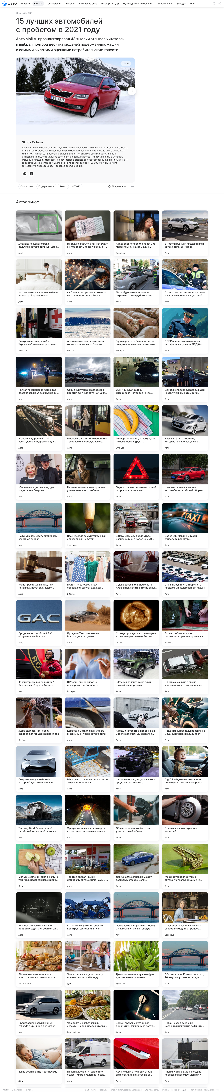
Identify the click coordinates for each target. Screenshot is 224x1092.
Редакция (103, 1090)
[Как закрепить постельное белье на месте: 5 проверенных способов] (39, 282)
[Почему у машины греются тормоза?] (185, 818)
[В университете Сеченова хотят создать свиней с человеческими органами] (136, 331)
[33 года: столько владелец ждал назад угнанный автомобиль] (185, 379)
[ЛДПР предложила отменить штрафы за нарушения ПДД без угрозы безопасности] (185, 331)
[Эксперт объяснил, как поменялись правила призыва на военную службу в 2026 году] (185, 623)
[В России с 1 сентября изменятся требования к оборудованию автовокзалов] (87, 428)
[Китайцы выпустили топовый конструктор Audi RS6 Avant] (87, 915)
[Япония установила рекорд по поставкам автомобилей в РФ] (185, 1061)
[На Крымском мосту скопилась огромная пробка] (39, 525)
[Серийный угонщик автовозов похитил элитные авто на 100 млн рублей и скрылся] (87, 379)
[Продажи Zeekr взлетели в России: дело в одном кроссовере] (87, 623)
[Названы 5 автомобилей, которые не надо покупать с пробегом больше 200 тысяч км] (185, 428)
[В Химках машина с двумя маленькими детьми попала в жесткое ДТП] (185, 671)
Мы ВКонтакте (90, 1090)
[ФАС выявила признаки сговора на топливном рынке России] (87, 282)
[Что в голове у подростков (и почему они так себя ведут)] (87, 964)
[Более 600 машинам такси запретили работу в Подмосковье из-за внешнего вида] (185, 525)
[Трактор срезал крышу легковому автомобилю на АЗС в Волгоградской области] (87, 866)
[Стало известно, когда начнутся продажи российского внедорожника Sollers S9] (136, 769)
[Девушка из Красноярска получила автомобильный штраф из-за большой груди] (39, 233)
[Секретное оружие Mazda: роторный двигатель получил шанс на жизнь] (39, 769)
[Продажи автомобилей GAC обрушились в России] (39, 623)
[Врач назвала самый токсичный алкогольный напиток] (87, 525)
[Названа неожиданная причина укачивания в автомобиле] (87, 477)
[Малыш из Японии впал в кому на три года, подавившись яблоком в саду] (39, 866)
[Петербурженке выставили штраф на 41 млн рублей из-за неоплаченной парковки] (136, 282)
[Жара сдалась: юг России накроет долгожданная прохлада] (39, 720)
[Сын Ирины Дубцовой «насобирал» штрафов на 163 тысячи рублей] (136, 379)
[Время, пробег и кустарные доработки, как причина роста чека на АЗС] (136, 1012)
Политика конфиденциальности (204, 1090)
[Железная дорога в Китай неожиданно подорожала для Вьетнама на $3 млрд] (39, 428)
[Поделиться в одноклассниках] (31, 174)
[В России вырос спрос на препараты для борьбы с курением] (87, 671)
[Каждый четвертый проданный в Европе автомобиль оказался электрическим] (136, 720)
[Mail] (4, 3)
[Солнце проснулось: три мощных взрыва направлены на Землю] (136, 623)
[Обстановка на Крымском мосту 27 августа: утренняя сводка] (136, 915)
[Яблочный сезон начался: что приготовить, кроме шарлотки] (39, 964)
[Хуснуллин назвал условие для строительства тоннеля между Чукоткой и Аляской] (87, 818)
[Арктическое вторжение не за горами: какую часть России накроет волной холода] (87, 331)
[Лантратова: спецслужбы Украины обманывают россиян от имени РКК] (39, 331)
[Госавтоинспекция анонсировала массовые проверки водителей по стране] (185, 282)
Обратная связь (152, 1090)
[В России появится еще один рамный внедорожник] (136, 671)
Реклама (29, 1090)
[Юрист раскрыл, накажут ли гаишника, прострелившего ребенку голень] (39, 574)
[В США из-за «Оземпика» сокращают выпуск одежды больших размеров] (87, 574)
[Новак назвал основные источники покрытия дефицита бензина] (185, 1012)
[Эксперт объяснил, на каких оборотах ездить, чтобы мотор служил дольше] (39, 915)
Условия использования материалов (126, 1090)
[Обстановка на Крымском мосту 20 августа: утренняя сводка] (185, 964)
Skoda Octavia (36, 150)
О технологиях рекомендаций (175, 1090)
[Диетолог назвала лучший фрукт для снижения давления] (136, 964)
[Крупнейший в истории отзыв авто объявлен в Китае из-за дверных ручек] (136, 1061)
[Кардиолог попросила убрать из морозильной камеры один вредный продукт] (136, 233)
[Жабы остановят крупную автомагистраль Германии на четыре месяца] (185, 866)
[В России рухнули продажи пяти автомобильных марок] (185, 233)
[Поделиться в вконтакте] (25, 174)
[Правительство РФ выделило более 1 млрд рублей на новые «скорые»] (87, 1061)
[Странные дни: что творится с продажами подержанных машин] (185, 574)
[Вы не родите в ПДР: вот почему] (39, 1061)
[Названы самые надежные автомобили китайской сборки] (185, 477)
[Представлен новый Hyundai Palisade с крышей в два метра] (39, 1012)
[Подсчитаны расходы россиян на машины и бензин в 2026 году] (185, 720)
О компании (17, 1090)
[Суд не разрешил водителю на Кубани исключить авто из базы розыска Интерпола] (136, 574)
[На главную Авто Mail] (12, 3)
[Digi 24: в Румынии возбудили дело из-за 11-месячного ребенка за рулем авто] (185, 769)
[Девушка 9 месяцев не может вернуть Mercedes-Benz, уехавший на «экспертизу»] (136, 866)
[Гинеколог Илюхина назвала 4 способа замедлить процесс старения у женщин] (185, 915)
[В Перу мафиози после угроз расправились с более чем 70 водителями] (136, 525)
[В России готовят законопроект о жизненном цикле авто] (87, 769)
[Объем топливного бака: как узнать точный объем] (136, 818)
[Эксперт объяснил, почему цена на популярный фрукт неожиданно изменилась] (136, 428)
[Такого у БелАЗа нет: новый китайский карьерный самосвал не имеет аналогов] (39, 818)
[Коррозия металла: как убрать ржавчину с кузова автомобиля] (87, 720)
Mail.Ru (6, 1090)
